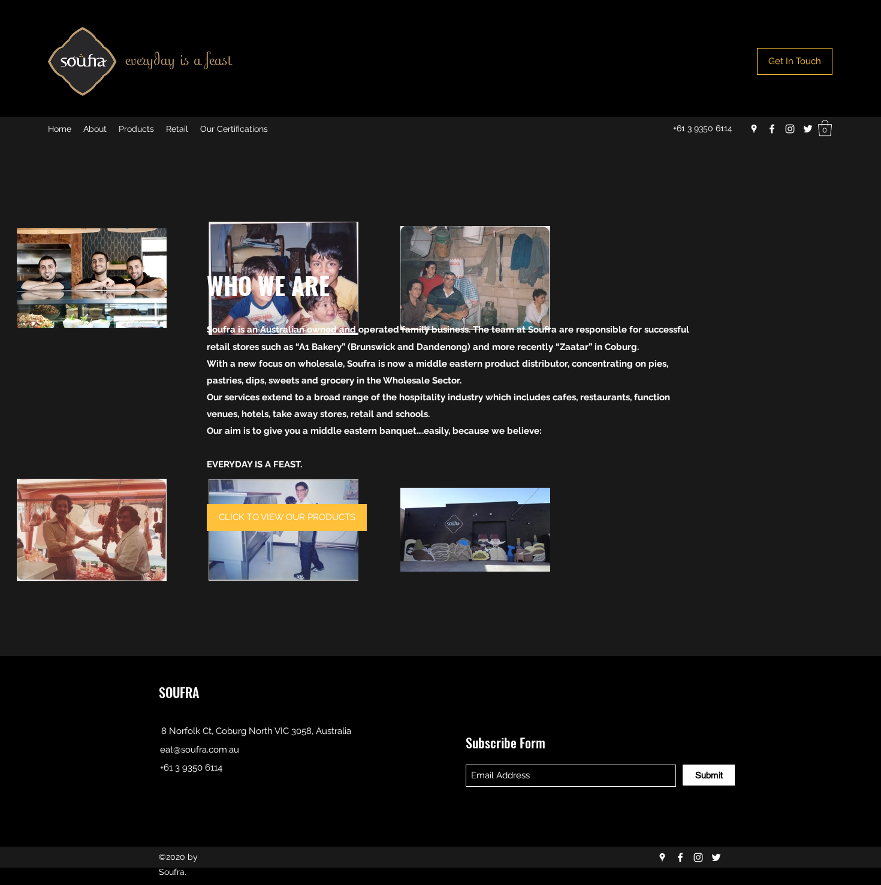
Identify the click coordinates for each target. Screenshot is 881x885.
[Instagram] (790, 129)
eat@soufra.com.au (199, 749)
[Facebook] (772, 129)
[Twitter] (808, 129)
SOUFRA (179, 692)
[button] (825, 128)
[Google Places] (754, 129)
